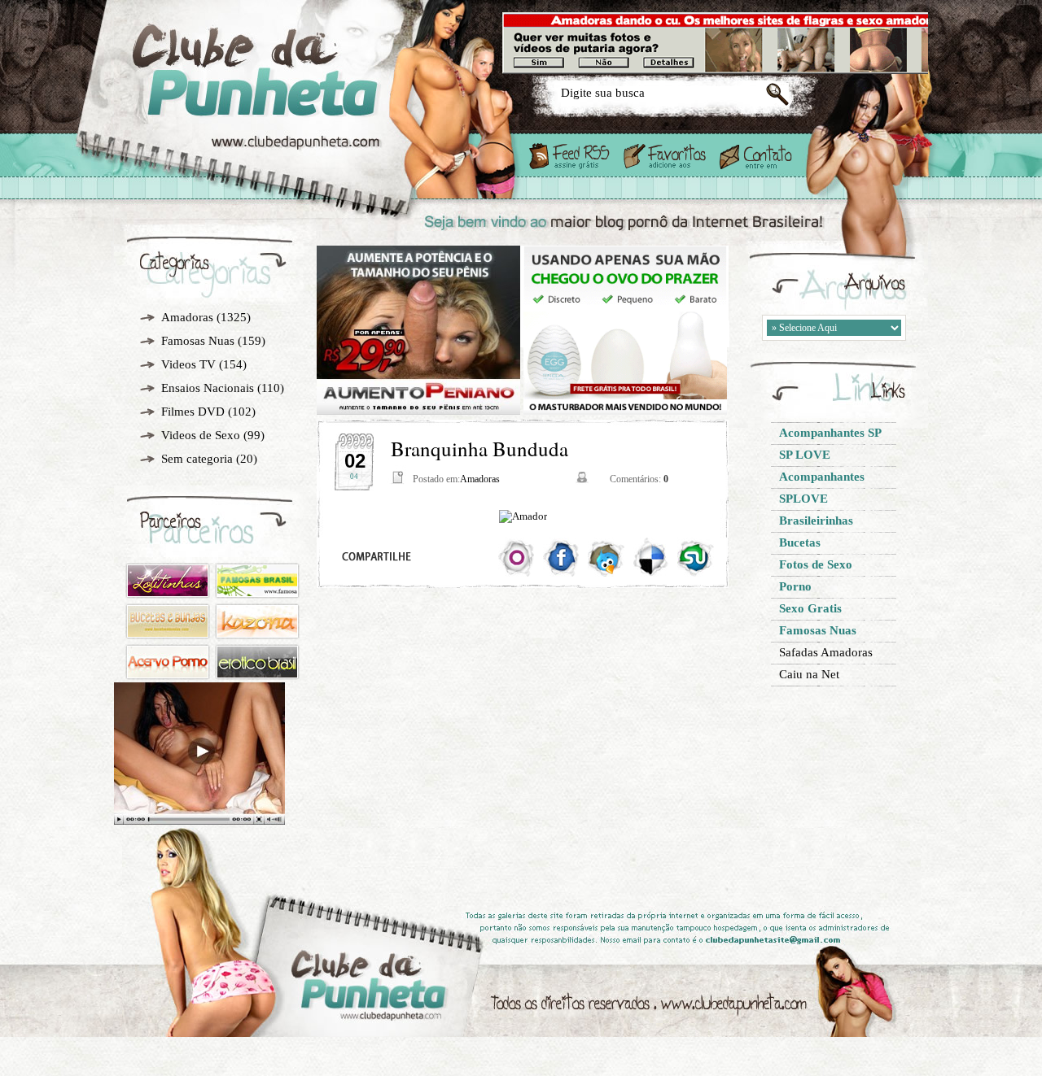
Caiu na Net (809, 674)
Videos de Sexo (200, 435)
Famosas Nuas (197, 340)
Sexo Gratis (308, 99)
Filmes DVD (193, 411)
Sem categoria (197, 458)
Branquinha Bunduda (479, 448)
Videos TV (188, 364)
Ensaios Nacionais (207, 387)
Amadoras (187, 317)
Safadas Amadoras (826, 652)
